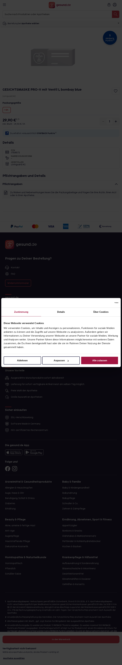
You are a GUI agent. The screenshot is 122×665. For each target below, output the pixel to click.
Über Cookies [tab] (100, 312)
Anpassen (59, 360)
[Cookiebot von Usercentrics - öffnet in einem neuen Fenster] (104, 302)
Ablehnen (22, 360)
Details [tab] (61, 312)
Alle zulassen (99, 360)
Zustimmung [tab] (21, 312)
